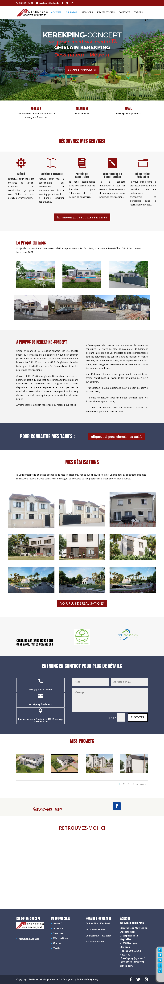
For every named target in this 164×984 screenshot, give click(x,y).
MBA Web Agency (87, 979)
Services (87, 12)
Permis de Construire (82, 175)
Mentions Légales (29, 938)
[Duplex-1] (99, 772)
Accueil (56, 12)
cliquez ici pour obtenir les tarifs (116, 436)
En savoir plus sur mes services (82, 217)
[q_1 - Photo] (30, 772)
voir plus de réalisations (82, 603)
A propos (71, 12)
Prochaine (139, 784)
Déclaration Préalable (142, 175)
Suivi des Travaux (52, 174)
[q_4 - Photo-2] (64, 772)
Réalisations (106, 12)
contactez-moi (82, 70)
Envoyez (137, 717)
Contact (124, 12)
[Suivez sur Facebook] (117, 806)
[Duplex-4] (134, 772)
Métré (21, 174)
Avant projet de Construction (112, 175)
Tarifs (138, 12)
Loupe (159, 977)
